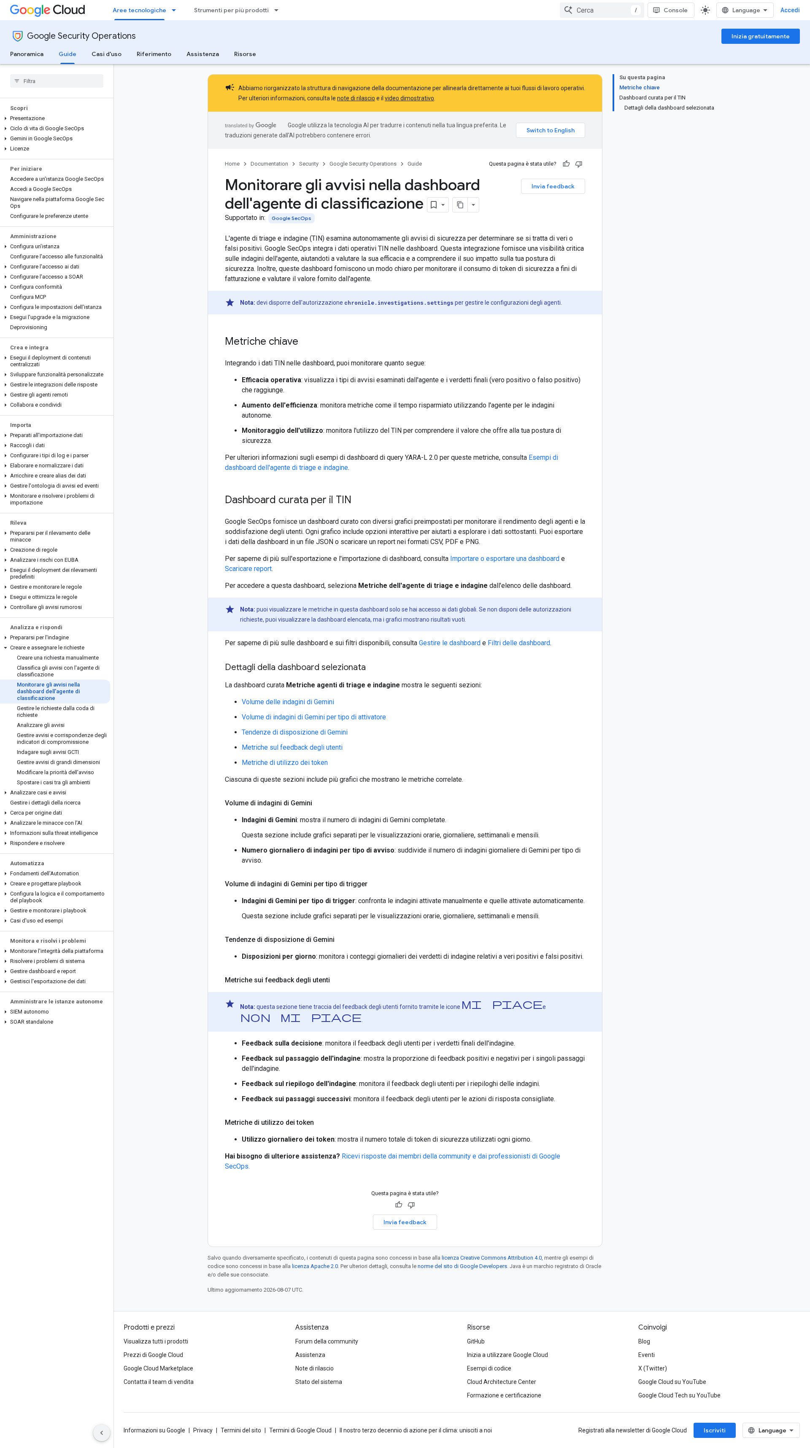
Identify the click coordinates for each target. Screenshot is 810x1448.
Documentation (269, 164)
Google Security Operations (81, 36)
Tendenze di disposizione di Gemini (295, 732)
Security (309, 164)
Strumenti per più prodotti (231, 10)
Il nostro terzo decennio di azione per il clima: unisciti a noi (416, 1430)
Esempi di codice (489, 1368)
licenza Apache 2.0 (315, 1266)
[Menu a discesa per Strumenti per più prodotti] (279, 10)
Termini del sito (241, 1430)
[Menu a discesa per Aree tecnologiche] (176, 10)
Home (232, 164)
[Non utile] (578, 164)
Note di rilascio (314, 1368)
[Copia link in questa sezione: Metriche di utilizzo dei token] (322, 1123)
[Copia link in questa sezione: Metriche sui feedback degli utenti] (338, 980)
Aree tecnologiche (139, 10)
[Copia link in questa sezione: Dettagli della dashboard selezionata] (374, 668)
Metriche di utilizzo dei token (285, 763)
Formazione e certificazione (504, 1395)
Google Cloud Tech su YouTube (679, 1395)
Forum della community (326, 1341)
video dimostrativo (409, 98)
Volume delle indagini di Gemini (288, 702)
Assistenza (202, 54)
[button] (55, 118)
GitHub (476, 1341)
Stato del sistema (318, 1381)
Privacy (203, 1430)
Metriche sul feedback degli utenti (292, 747)
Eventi (646, 1354)
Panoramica (26, 54)
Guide (67, 54)
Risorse (245, 54)
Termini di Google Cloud (300, 1430)
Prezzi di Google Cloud (153, 1354)
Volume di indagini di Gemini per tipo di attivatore (314, 717)
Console (676, 10)
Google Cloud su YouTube (672, 1381)
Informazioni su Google (154, 1430)
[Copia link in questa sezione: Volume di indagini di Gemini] (320, 803)
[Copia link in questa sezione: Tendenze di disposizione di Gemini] (343, 940)
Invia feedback (553, 186)
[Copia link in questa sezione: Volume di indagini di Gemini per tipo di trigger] (375, 884)
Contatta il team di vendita (159, 1381)
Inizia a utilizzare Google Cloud (507, 1354)
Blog (644, 1341)
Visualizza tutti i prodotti (156, 1341)
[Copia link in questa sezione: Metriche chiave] (306, 342)
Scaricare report (248, 569)
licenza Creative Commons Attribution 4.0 (492, 1258)
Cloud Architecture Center (501, 1381)
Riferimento (154, 54)
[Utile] (566, 164)
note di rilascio (356, 98)
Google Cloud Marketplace (158, 1368)
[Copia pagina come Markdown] (460, 205)
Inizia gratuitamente (761, 36)
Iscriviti (715, 1430)
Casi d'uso (107, 54)
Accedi (790, 10)
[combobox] (602, 10)
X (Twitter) (652, 1368)
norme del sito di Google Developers (462, 1266)
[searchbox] (56, 81)
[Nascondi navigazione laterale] (101, 1432)
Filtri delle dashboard (519, 643)
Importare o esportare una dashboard (504, 559)
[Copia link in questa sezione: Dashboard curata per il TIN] (359, 501)
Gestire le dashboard (450, 643)
